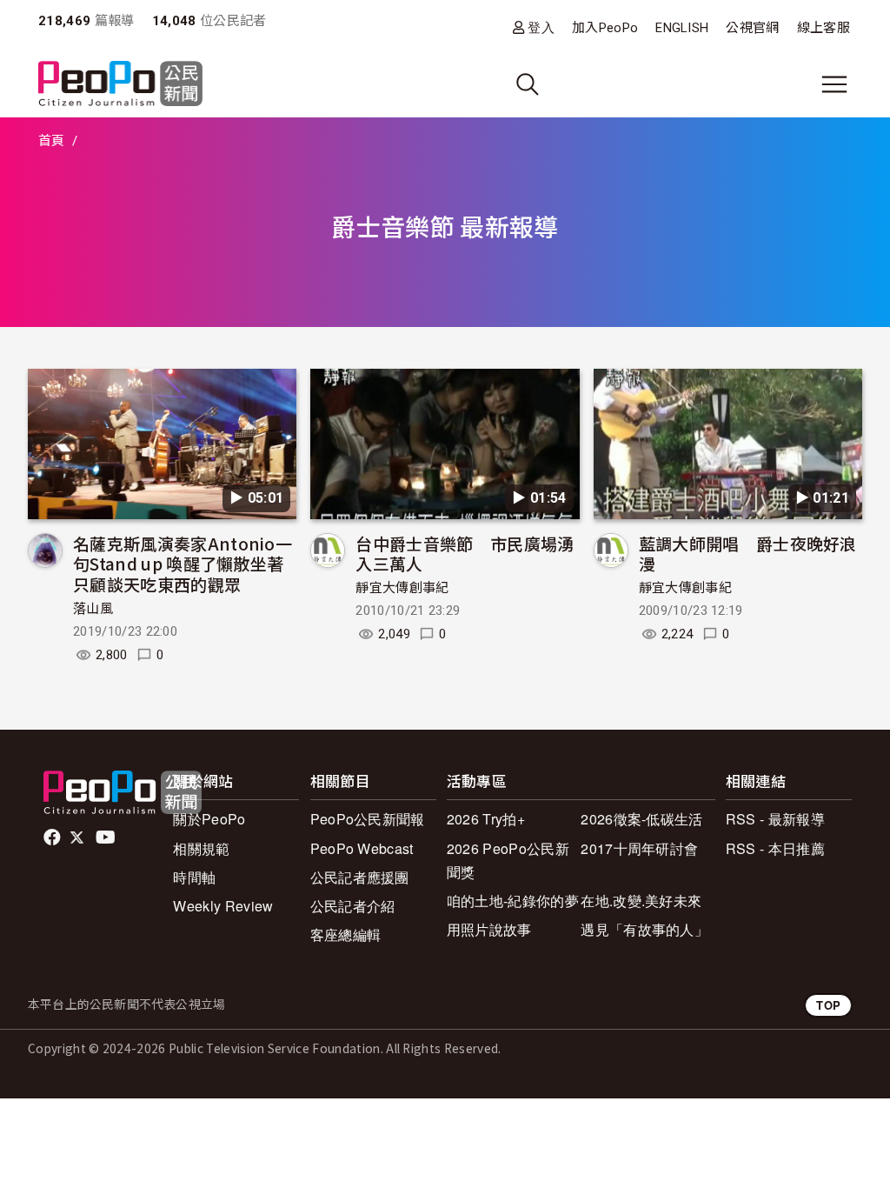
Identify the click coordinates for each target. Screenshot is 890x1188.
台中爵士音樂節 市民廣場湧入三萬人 (464, 553)
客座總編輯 (346, 934)
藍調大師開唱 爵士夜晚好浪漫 (748, 553)
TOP (828, 1005)
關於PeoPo (209, 819)
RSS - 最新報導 (775, 819)
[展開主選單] (834, 84)
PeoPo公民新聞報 (367, 819)
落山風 (93, 609)
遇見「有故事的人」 (644, 929)
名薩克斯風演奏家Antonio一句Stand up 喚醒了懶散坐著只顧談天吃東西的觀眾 (182, 564)
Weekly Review (223, 906)
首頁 (51, 141)
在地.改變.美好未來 (641, 901)
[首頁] (120, 85)
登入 (541, 27)
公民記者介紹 (352, 906)
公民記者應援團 (359, 877)
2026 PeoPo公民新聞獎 (508, 860)
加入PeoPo (605, 28)
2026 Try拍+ (486, 819)
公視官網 (752, 28)
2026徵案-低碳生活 (642, 819)
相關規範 (201, 848)
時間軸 (194, 877)
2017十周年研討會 (639, 848)
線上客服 (823, 28)
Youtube (107, 837)
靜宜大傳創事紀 (401, 588)
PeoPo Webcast (362, 848)
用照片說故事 (489, 929)
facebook (53, 837)
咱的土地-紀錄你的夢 (513, 901)
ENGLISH (681, 28)
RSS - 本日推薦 (775, 848)
